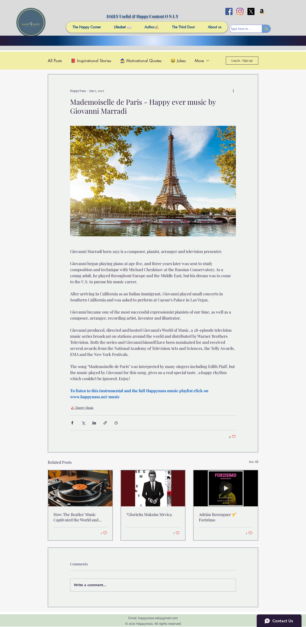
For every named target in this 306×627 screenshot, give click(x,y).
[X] (250, 11)
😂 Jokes (178, 60)
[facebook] (229, 11)
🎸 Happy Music (82, 407)
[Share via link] (105, 423)
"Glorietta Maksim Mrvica (149, 514)
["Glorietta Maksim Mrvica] (153, 488)
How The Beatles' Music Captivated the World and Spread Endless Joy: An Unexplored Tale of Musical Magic (78, 517)
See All (253, 461)
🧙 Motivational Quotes (141, 60)
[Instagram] (240, 11)
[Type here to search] (266, 29)
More (199, 60)
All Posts (55, 60)
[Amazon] (261, 11)
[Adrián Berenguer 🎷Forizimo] (226, 488)
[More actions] (233, 90)
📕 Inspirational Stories (91, 60)
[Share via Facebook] (72, 423)
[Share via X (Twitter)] (83, 423)
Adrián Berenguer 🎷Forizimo (218, 517)
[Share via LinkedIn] (94, 423)
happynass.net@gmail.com (158, 618)
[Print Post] (116, 423)
